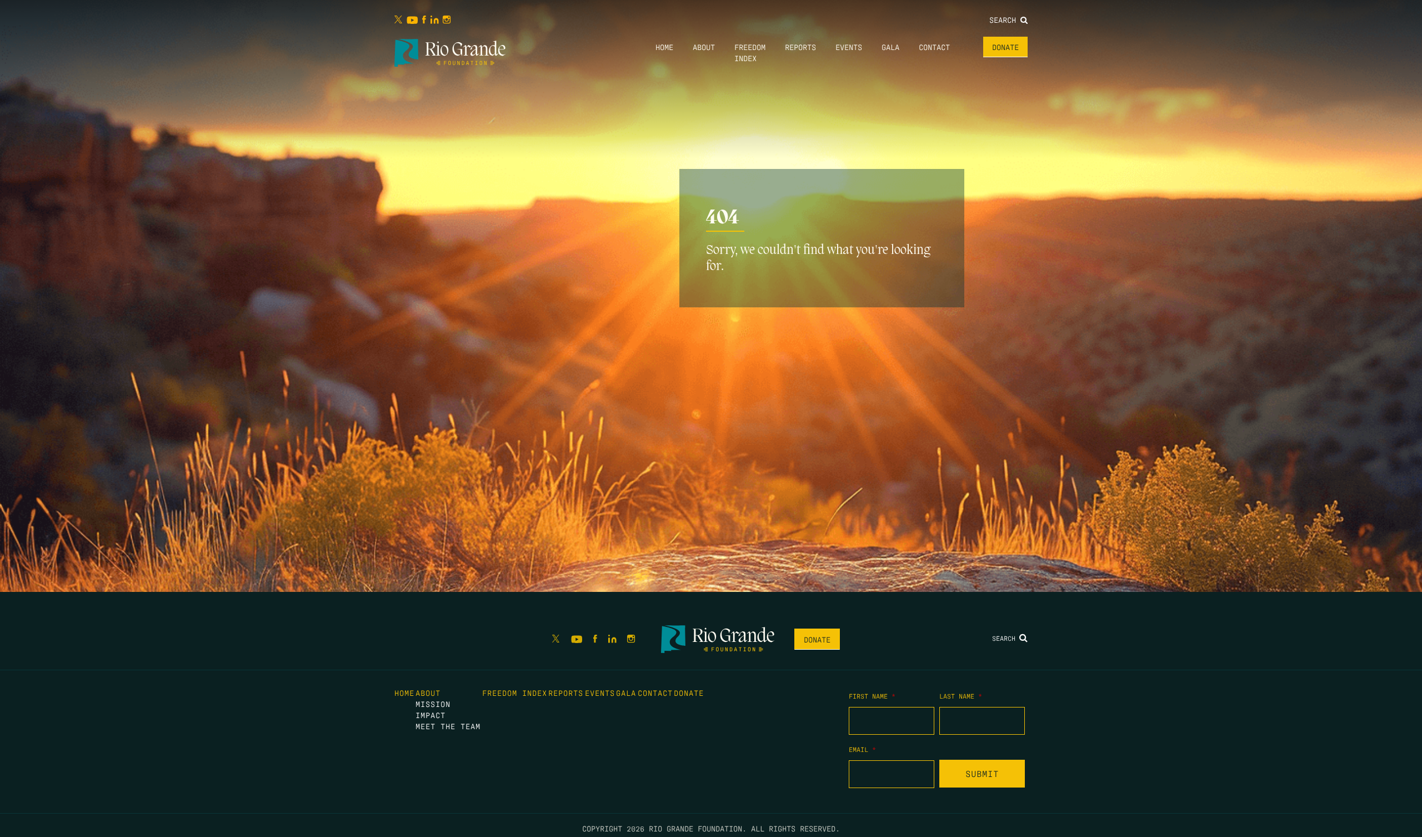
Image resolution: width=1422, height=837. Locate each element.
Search (1004, 19)
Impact (430, 715)
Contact (934, 47)
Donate (1005, 47)
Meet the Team (447, 726)
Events (848, 47)
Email (862, 749)
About (704, 47)
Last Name (960, 695)
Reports (800, 47)
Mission (432, 704)
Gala (890, 47)
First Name (872, 695)
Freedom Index (514, 692)
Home (664, 47)
